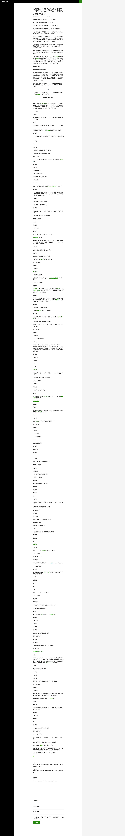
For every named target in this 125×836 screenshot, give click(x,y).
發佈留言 (48, 16)
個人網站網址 (36, 811)
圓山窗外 (35, 271)
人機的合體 (5, 1)
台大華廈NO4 (36, 289)
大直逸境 (35, 544)
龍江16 (52, 563)
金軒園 (37, 58)
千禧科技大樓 (37, 290)
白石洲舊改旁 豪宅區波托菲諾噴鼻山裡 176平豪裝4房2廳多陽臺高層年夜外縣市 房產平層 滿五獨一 (48, 765)
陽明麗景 (58, 289)
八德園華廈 (35, 237)
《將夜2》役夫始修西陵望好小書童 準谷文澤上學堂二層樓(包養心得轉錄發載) (48, 771)
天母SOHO (45, 396)
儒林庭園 (48, 130)
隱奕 (41, 259)
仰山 (42, 614)
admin (43, 16)
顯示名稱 (35, 800)
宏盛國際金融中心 (51, 186)
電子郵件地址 (36, 806)
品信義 (51, 698)
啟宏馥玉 (42, 745)
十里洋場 (35, 369)
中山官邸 (57, 56)
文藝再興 (38, 94)
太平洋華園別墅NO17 (38, 651)
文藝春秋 (58, 299)
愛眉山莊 (39, 310)
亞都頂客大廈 (36, 401)
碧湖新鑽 (46, 572)
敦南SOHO (37, 421)
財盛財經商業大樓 (53, 278)
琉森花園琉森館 (43, 103)
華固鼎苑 (53, 614)
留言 (34, 784)
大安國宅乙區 (49, 662)
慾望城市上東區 (38, 412)
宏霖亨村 (44, 550)
